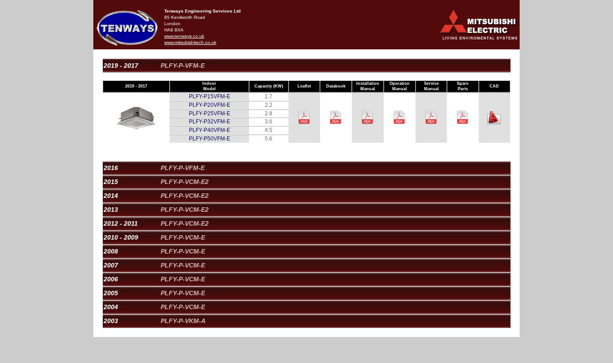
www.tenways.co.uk (184, 36)
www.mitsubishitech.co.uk (190, 42)
